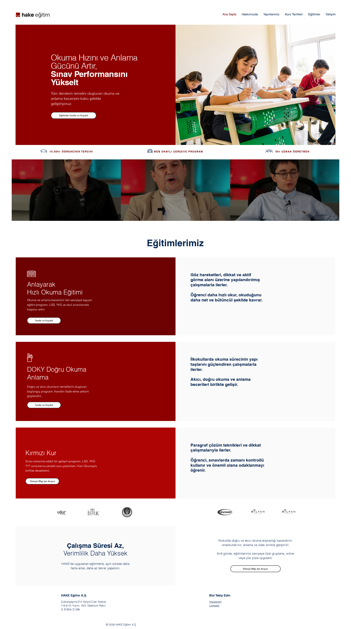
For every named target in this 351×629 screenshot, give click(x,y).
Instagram (215, 601)
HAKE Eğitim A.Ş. (74, 595)
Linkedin (214, 605)
